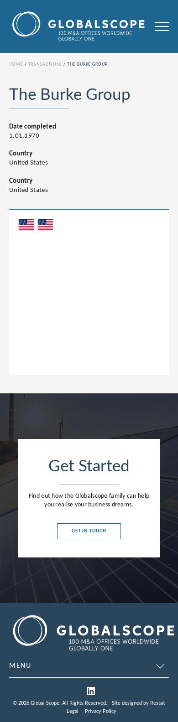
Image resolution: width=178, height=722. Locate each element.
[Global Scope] (93, 652)
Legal (73, 711)
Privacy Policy (100, 711)
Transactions (45, 64)
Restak (157, 703)
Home (16, 64)
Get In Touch (89, 531)
